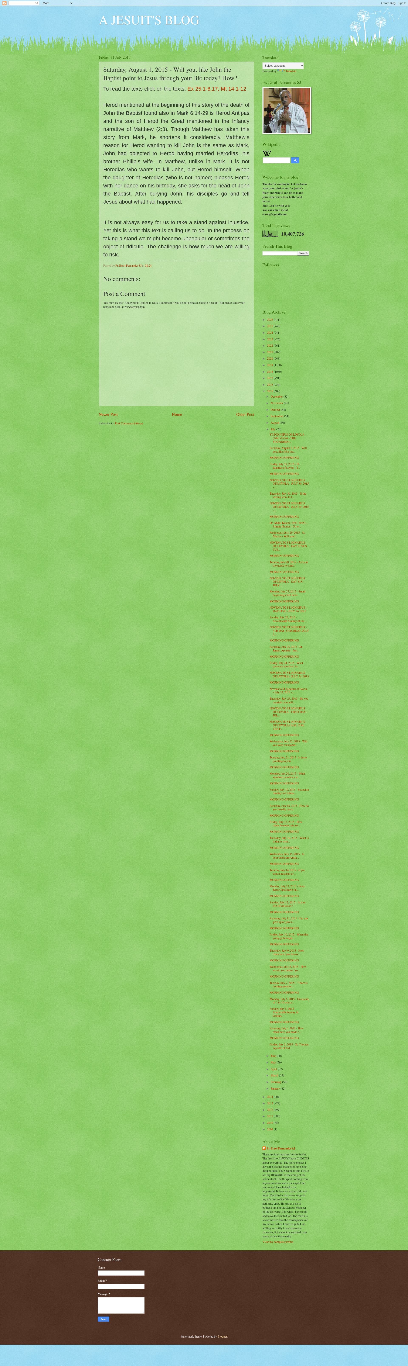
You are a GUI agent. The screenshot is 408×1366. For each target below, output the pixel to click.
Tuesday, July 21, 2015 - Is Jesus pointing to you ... (288, 759)
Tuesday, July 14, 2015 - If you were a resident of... (287, 872)
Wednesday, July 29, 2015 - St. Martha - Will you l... (287, 534)
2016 (270, 385)
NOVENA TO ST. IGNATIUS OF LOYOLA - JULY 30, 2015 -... (289, 483)
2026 (270, 320)
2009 (270, 1129)
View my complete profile (277, 1242)
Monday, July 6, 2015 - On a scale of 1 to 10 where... (289, 1000)
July (273, 429)
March (275, 1075)
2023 (270, 339)
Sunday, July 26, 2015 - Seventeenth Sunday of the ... (288, 619)
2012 (270, 1110)
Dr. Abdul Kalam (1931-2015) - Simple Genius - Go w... (288, 524)
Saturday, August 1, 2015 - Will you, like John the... (288, 449)
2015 (270, 391)
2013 (270, 1103)
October (276, 410)
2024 (270, 333)
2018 (270, 372)
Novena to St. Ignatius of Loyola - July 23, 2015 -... (288, 690)
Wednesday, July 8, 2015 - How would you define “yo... (288, 968)
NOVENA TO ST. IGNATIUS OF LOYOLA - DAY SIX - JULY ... (287, 581)
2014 (270, 1097)
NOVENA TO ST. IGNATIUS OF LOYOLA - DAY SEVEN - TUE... (289, 545)
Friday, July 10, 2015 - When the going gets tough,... (289, 936)
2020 (270, 358)
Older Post (245, 414)
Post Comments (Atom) (129, 423)
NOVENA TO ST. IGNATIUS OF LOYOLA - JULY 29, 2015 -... (289, 506)
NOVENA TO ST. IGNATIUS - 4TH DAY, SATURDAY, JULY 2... (289, 630)
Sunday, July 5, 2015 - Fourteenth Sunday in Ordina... (284, 1012)
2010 (270, 1123)
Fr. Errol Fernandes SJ (281, 1149)
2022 (270, 345)
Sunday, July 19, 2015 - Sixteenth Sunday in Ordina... (289, 791)
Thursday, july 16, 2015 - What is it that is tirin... (289, 839)
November (277, 403)
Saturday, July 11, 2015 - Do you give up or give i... (289, 920)
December (277, 396)
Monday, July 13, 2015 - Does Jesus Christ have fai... (287, 888)
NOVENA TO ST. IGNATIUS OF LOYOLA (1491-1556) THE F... (287, 725)
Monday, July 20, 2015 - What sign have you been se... (287, 775)
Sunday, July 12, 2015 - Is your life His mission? (288, 904)
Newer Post (108, 414)
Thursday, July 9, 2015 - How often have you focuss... (287, 952)
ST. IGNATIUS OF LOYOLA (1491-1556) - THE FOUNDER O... (287, 437)
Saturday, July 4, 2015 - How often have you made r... (287, 1030)
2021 (270, 352)
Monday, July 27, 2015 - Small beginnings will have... (288, 593)
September (277, 416)
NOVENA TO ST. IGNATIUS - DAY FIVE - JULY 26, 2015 (288, 609)
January (275, 1088)
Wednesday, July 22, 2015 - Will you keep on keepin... (288, 743)
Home (177, 414)
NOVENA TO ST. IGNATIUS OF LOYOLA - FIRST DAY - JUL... (288, 711)
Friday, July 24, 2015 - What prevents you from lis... (286, 664)
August (275, 423)
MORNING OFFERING (284, 458)
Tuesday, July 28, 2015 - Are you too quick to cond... (289, 564)
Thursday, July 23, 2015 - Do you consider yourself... (289, 700)
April (274, 1069)
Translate (291, 71)
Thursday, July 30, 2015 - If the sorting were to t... (288, 495)
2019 (270, 365)
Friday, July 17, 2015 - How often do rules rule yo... (286, 823)
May (274, 1062)
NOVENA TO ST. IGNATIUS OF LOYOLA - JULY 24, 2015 (289, 674)
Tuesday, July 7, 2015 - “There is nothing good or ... (288, 984)
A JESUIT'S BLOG (149, 19)
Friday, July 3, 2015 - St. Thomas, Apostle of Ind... (289, 1046)
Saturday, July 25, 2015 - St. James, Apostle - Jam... (286, 648)
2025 (270, 326)
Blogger (222, 1336)
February (276, 1082)
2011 (270, 1116)
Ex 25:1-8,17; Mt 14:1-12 (216, 89)
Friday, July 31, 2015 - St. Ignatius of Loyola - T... (285, 466)
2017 (270, 378)
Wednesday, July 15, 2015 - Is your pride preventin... (287, 856)
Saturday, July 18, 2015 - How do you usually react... (289, 807)
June (274, 1056)
